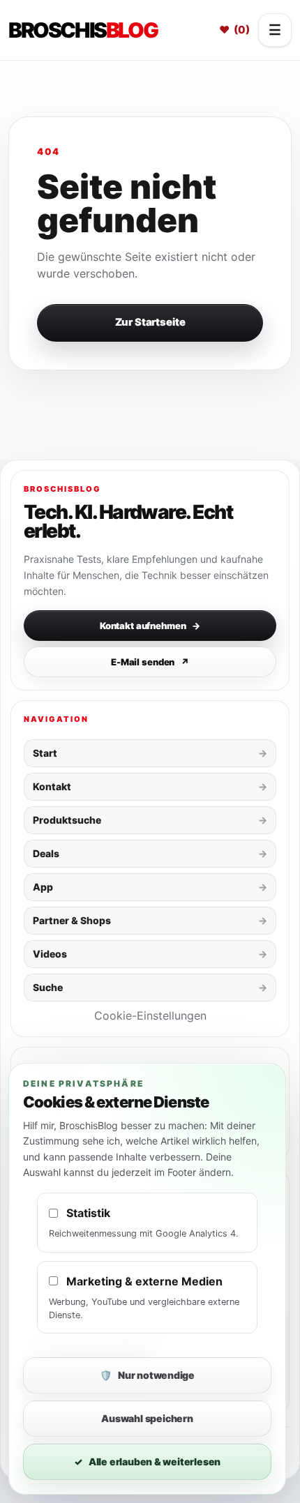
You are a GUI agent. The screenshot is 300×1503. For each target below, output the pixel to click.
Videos (50, 954)
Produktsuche (67, 820)
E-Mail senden (150, 661)
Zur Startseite (150, 322)
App (43, 887)
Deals (46, 853)
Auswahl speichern (147, 1418)
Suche (48, 987)
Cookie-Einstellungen (150, 1015)
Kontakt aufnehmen (150, 625)
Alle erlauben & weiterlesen (147, 1461)
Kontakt (52, 786)
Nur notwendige (147, 1375)
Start (45, 753)
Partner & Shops (72, 920)
